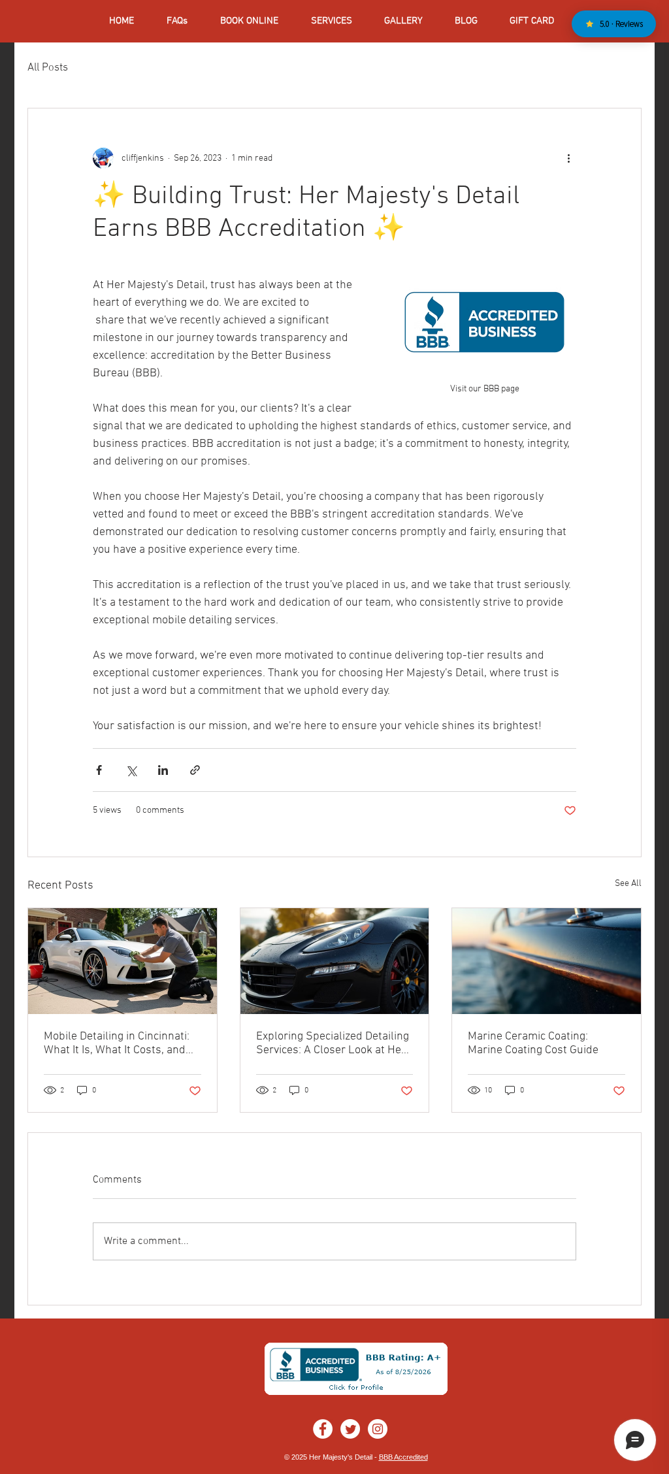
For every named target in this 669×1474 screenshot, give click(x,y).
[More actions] (568, 158)
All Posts (47, 67)
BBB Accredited (403, 1457)
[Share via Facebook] (99, 770)
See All (628, 883)
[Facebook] (323, 1429)
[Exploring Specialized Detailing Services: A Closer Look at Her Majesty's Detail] (334, 961)
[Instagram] (377, 1429)
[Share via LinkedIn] (163, 770)
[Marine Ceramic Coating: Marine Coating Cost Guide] (546, 961)
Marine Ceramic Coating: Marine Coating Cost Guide (533, 1043)
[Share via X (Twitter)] (131, 770)
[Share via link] (195, 770)
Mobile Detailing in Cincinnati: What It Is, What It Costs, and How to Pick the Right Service (116, 1043)
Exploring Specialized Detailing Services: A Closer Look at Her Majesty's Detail (332, 1043)
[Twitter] (350, 1429)
